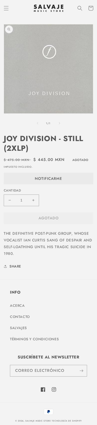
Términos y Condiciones (34, 339)
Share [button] (15, 266)
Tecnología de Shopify (67, 420)
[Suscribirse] (81, 371)
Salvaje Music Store (38, 420)
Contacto (20, 316)
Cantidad (12, 190)
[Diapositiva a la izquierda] (37, 123)
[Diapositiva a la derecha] (59, 123)
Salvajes (18, 327)
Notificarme (48, 178)
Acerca (17, 305)
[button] (6, 8)
